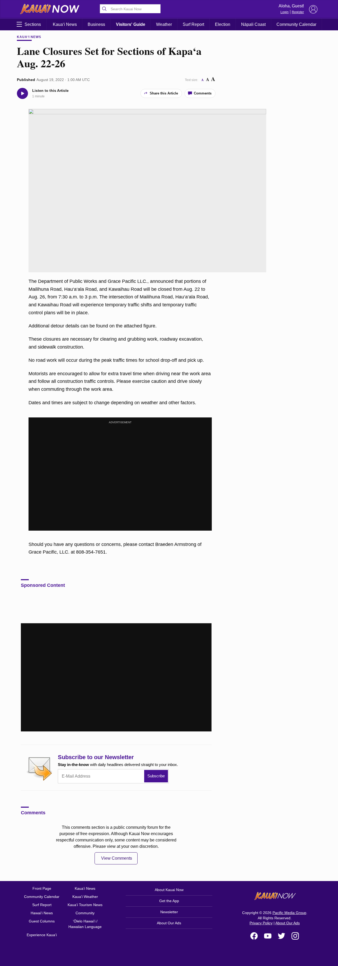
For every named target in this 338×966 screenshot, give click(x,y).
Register (298, 12)
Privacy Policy (261, 923)
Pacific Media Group (289, 913)
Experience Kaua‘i (42, 935)
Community (85, 913)
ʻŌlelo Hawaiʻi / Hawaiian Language (85, 924)
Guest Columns (42, 921)
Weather (164, 24)
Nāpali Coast (253, 24)
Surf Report (193, 24)
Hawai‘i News (42, 913)
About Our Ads (169, 923)
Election (222, 24)
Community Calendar (296, 24)
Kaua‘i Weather (85, 896)
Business (96, 24)
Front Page (41, 888)
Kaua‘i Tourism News (85, 905)
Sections (33, 24)
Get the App (169, 901)
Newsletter (169, 912)
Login (284, 12)
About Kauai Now (169, 890)
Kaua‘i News (65, 24)
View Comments (116, 858)
